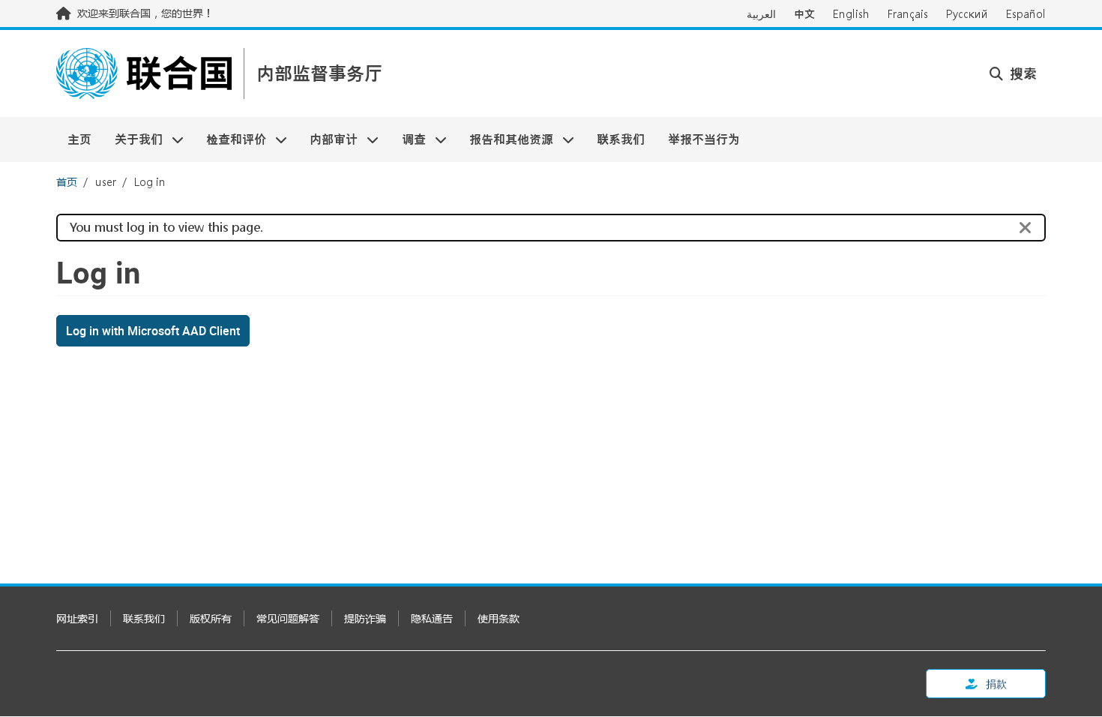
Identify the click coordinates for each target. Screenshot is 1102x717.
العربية (761, 14)
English (851, 14)
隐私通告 (432, 618)
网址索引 (77, 618)
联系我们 (621, 139)
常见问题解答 (287, 618)
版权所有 (211, 618)
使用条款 (499, 618)
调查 (408, 139)
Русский (967, 14)
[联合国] (144, 73)
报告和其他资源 (505, 139)
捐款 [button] (995, 683)
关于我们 (132, 139)
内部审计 (328, 139)
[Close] (1025, 228)
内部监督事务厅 (319, 74)
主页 (79, 139)
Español (1026, 14)
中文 (804, 14)
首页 (66, 182)
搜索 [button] (1021, 73)
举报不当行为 (704, 139)
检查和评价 (230, 139)
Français (908, 14)
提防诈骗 (365, 618)
